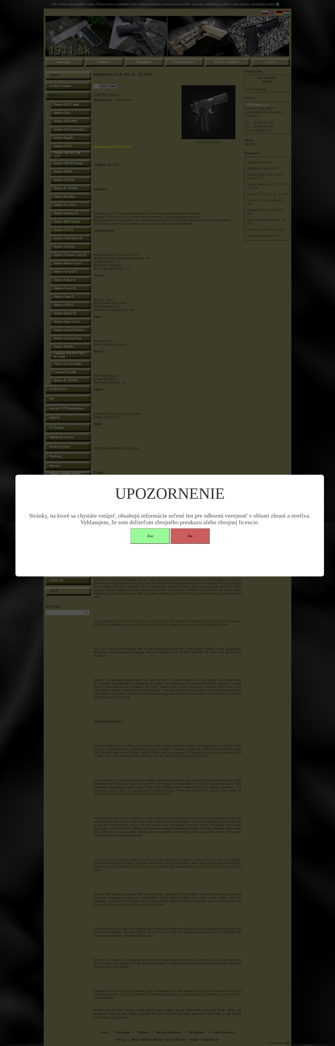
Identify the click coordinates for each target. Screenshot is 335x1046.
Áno (150, 536)
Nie (190, 536)
